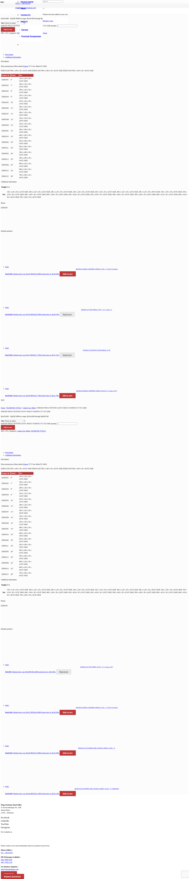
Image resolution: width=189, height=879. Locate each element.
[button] (68, 274)
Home (3, 408)
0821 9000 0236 (6, 860)
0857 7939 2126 (6, 862)
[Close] (44, 8)
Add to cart (8, 29)
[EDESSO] (9, 50)
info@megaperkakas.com (9, 869)
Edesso (25, 66)
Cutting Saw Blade (29, 408)
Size (2, 23)
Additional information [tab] (13, 57)
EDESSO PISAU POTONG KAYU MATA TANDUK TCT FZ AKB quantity (28, 424)
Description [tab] (9, 54)
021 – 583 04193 (7, 853)
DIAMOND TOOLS (13, 408)
